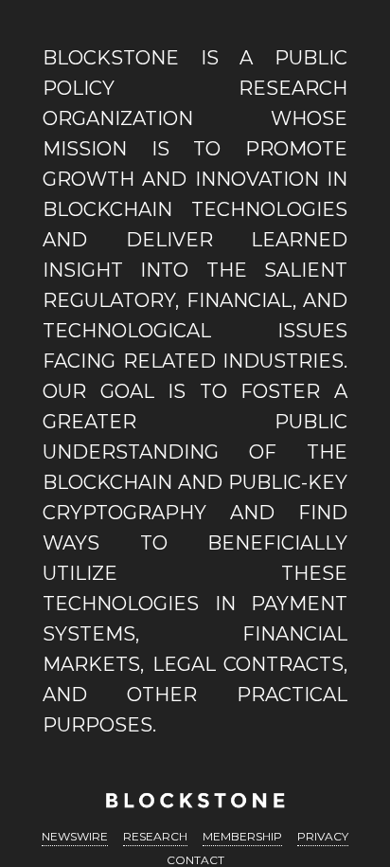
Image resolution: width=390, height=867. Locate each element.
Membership (242, 836)
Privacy (322, 836)
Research (155, 836)
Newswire (75, 836)
